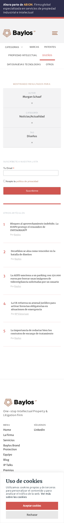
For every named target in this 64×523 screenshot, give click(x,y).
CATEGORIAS (12, 47)
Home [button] (7, 429)
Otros (50, 64)
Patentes (50, 47)
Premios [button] (8, 470)
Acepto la (22, 181)
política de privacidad (27, 181)
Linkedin (39, 429)
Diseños (47, 55)
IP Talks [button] (8, 465)
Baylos (17, 234)
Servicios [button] (9, 440)
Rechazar (32, 514)
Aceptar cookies (32, 505)
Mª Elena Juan (22, 314)
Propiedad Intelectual (22, 55)
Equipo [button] (7, 454)
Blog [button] (6, 459)
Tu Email (8, 168)
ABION (28, 4)
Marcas (34, 47)
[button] (55, 33)
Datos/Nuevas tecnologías (24, 64)
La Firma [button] (8, 435)
